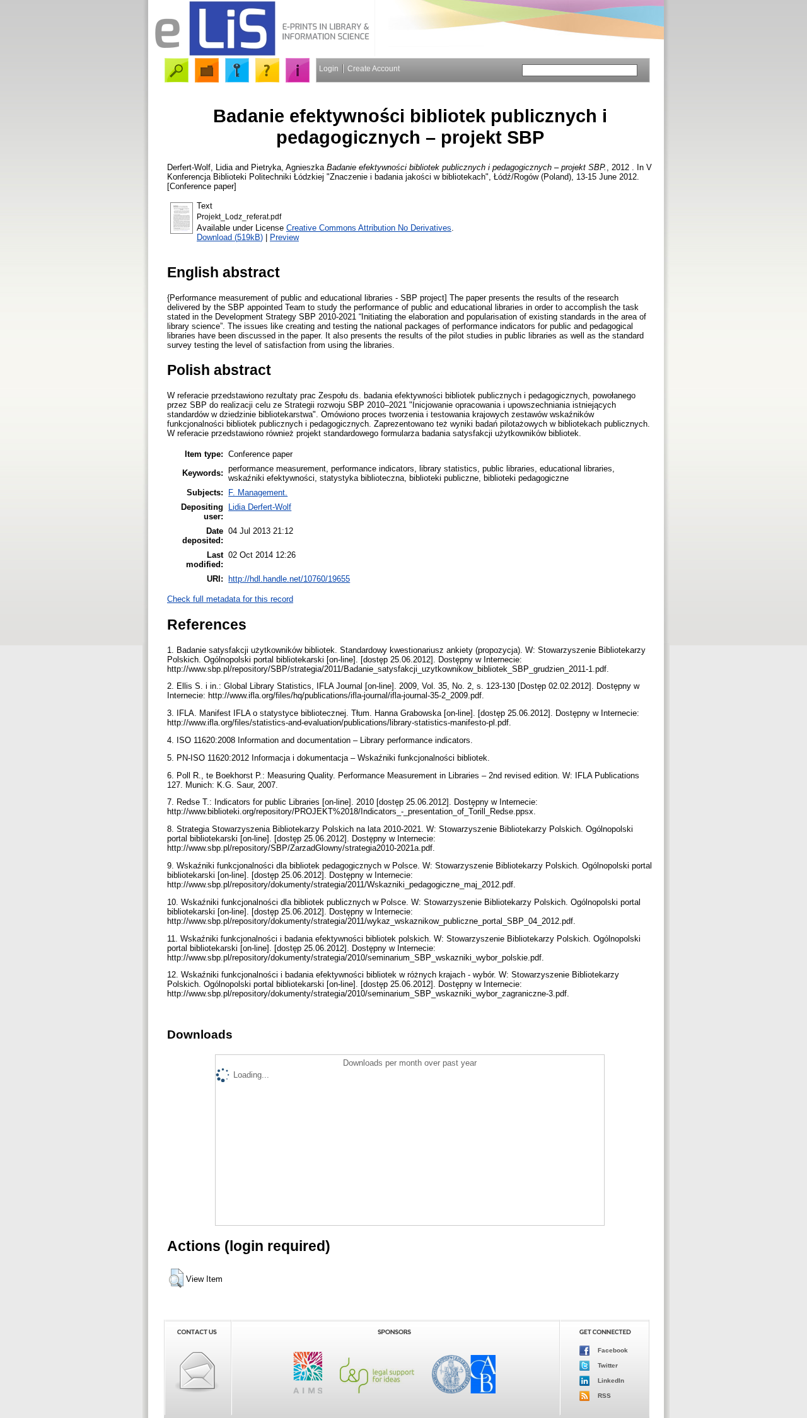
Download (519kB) (230, 237)
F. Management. (257, 492)
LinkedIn (610, 1380)
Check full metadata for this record (230, 599)
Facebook (612, 1350)
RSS (603, 1395)
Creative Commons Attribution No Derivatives (368, 228)
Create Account (373, 68)
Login (329, 68)
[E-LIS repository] (261, 53)
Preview (284, 237)
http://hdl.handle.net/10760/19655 (289, 579)
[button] (176, 1278)
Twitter (607, 1365)
